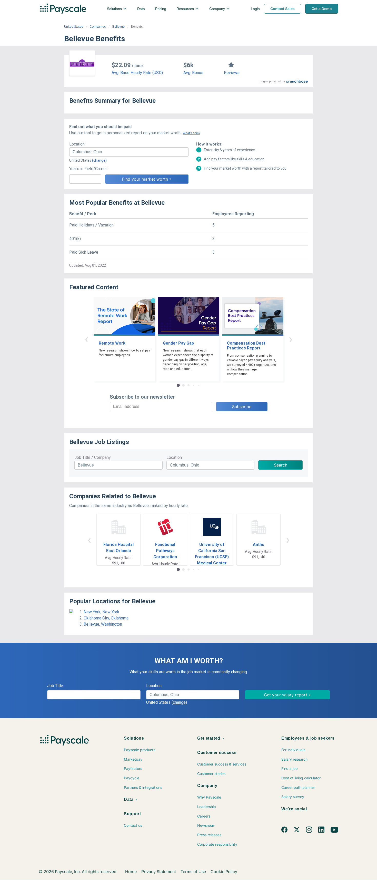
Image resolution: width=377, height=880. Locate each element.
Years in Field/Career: (88, 168)
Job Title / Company (92, 457)
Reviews (232, 72)
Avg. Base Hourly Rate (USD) (137, 72)
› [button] (290, 339)
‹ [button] (86, 339)
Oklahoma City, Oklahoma (106, 618)
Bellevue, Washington (103, 624)
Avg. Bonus (193, 72)
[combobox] (128, 152)
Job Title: (55, 685)
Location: (77, 144)
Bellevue (118, 26)
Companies (98, 26)
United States (73, 26)
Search (280, 465)
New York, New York (101, 611)
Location (174, 457)
